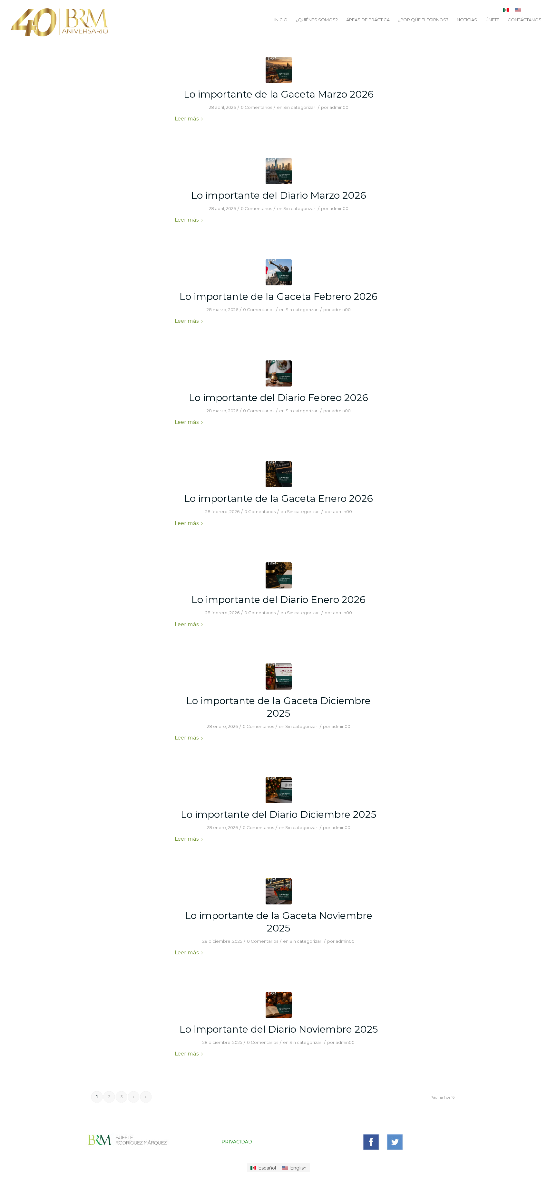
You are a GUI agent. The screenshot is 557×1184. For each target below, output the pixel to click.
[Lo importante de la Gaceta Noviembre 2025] (279, 891)
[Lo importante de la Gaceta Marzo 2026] (279, 70)
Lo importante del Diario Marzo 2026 (278, 195)
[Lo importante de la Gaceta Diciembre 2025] (279, 677)
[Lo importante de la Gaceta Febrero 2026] (279, 272)
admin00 (338, 107)
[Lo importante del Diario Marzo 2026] (279, 171)
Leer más (187, 118)
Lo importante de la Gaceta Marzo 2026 (279, 94)
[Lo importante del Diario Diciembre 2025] (279, 790)
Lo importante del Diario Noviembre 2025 (279, 1029)
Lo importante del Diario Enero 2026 (278, 600)
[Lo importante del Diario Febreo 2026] (279, 373)
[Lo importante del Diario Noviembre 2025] (279, 1005)
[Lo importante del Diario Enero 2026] (279, 575)
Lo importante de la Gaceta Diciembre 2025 (278, 707)
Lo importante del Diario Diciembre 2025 (278, 814)
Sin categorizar (299, 107)
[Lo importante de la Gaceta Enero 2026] (279, 474)
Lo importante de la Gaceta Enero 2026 (278, 498)
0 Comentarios (256, 107)
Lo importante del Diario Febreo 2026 (278, 398)
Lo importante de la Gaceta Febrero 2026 (278, 296)
